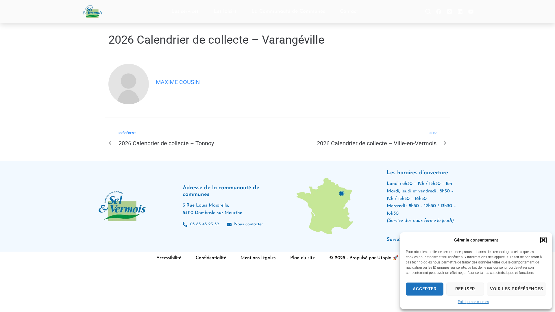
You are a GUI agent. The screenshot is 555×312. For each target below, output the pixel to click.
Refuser (465, 288)
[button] (543, 240)
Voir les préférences (516, 288)
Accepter (424, 288)
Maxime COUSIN (178, 82)
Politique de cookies (473, 302)
